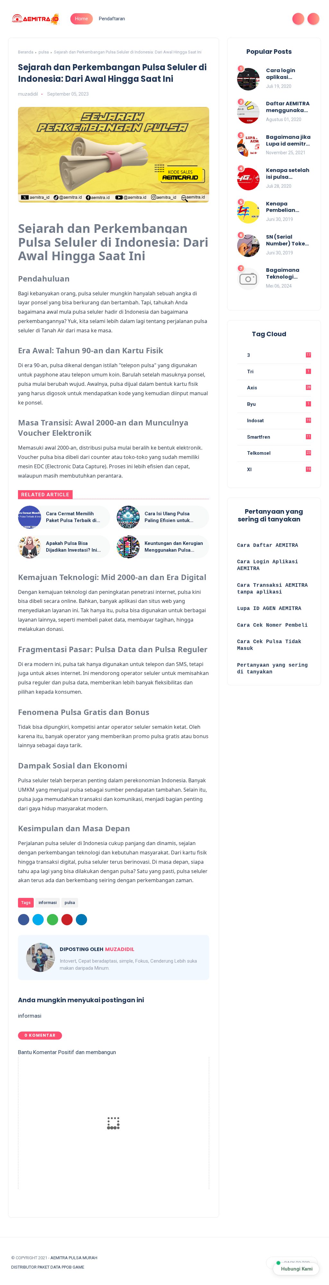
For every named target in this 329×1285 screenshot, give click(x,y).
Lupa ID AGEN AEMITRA (269, 609)
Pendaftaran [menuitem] (112, 19)
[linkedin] (81, 919)
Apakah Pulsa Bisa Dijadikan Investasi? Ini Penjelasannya (71, 547)
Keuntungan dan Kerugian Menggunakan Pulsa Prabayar (174, 547)
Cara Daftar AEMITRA (267, 545)
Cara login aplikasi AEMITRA (280, 74)
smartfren (278, 437)
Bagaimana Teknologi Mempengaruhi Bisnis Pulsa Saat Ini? (287, 274)
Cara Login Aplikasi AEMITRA (267, 565)
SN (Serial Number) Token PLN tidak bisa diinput (287, 240)
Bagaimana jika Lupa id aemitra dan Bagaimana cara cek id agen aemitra (288, 141)
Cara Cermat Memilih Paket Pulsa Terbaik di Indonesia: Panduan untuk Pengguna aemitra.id (75, 517)
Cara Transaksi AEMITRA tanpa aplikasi (272, 589)
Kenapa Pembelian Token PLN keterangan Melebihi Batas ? (288, 207)
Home (81, 19)
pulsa (44, 52)
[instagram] (269, 19)
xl (278, 469)
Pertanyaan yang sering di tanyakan (272, 668)
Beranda (25, 52)
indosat (278, 421)
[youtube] (279, 19)
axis (278, 388)
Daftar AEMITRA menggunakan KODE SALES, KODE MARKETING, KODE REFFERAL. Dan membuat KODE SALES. (288, 107)
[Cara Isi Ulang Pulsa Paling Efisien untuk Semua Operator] (128, 517)
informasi (48, 902)
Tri (277, 372)
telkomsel (278, 453)
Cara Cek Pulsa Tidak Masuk (269, 645)
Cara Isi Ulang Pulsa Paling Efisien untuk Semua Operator (167, 517)
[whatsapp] (259, 19)
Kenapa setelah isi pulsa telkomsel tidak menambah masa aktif (287, 174)
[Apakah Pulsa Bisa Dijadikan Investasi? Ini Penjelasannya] (29, 546)
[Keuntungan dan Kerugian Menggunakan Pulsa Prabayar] (128, 546)
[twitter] (248, 19)
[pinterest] (67, 919)
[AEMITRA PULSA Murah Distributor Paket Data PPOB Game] (35, 18)
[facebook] (238, 19)
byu (277, 404)
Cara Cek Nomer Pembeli (274, 625)
